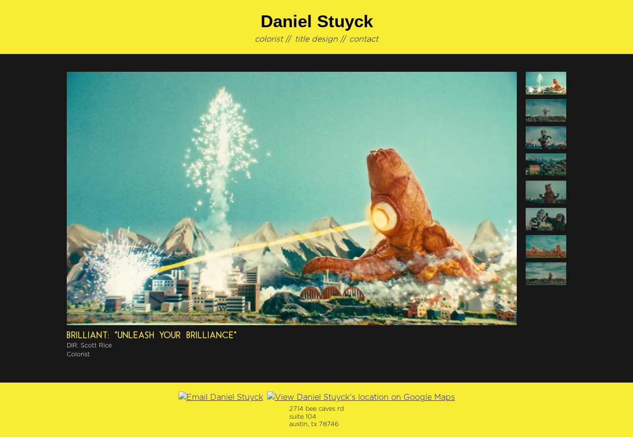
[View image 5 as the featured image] (546, 192)
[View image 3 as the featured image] (546, 137)
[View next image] (292, 198)
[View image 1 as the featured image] (546, 83)
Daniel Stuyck (317, 21)
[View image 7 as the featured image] (546, 246)
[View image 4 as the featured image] (546, 164)
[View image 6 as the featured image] (546, 219)
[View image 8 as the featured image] (546, 273)
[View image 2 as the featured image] (546, 110)
